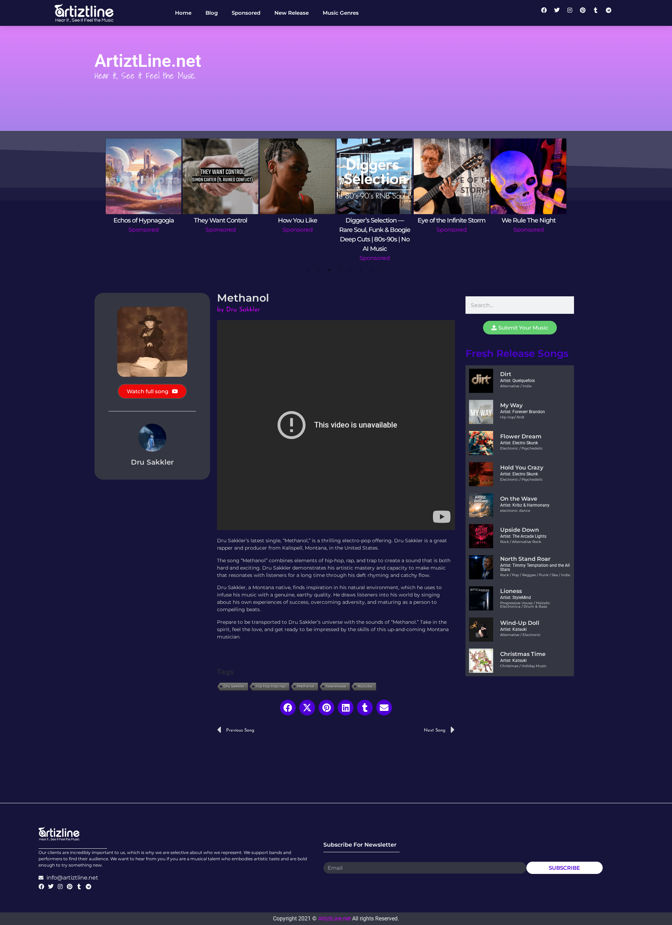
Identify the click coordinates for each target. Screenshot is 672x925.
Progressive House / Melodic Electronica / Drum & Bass (525, 605)
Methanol (305, 686)
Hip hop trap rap (271, 686)
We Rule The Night (528, 220)
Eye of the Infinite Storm (451, 220)
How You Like (297, 220)
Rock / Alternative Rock (520, 541)
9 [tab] (392, 270)
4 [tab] (339, 270)
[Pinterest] (585, 13)
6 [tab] (360, 270)
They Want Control (220, 220)
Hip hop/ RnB (512, 417)
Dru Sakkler (234, 686)
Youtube (365, 686)
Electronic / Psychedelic (521, 448)
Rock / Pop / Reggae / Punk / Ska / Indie (535, 575)
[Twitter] (559, 13)
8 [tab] (381, 270)
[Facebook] (546, 13)
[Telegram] (611, 13)
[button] (288, 707)
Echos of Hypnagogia (143, 220)
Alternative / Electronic (520, 635)
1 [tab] (308, 270)
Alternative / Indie (516, 386)
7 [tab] (371, 270)
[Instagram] (572, 13)
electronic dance (515, 510)
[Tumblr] (598, 13)
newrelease (336, 686)
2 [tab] (318, 270)
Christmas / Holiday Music (523, 666)
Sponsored (143, 229)
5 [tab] (350, 270)
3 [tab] (329, 270)
